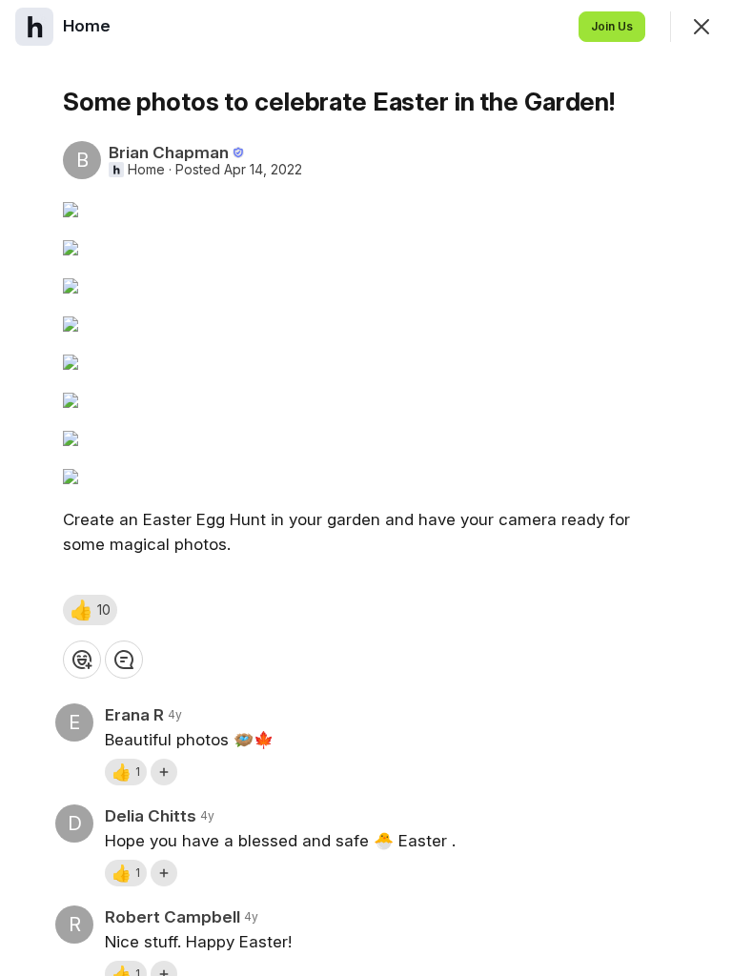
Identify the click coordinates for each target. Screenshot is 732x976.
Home (146, 169)
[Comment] (124, 659)
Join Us (612, 26)
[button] (90, 610)
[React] (82, 659)
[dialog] (366, 488)
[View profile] (34, 27)
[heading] (88, 25)
